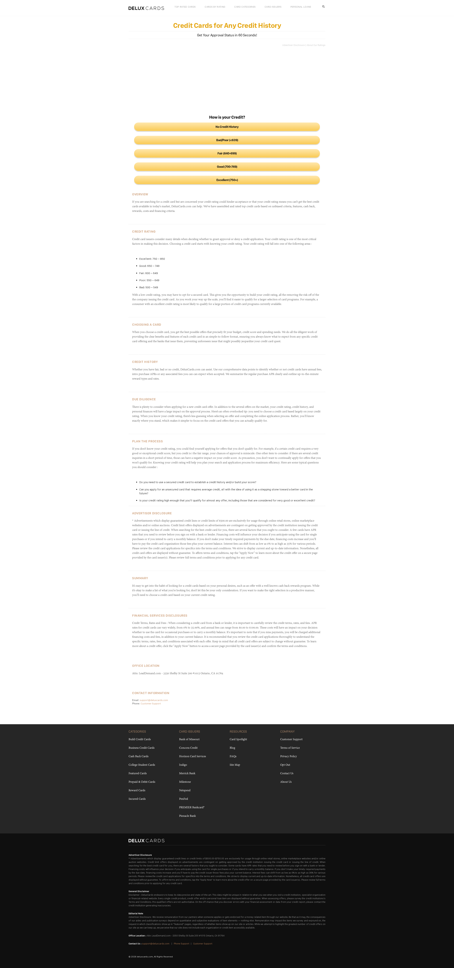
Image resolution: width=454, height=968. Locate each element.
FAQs (233, 756)
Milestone (185, 782)
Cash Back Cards (138, 756)
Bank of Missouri (189, 739)
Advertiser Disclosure (293, 45)
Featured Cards (138, 773)
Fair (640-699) (227, 153)
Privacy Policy (288, 756)
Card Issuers (273, 6)
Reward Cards (137, 790)
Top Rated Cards (185, 6)
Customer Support (151, 703)
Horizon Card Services (192, 756)
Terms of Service (290, 748)
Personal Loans (300, 6)
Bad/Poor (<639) (227, 140)
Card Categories (245, 6)
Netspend (184, 790)
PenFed (183, 799)
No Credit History (227, 127)
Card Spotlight (238, 739)
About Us (286, 782)
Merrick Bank (187, 773)
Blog (232, 748)
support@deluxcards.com (154, 700)
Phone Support (181, 943)
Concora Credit (188, 748)
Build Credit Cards (140, 739)
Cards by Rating (215, 6)
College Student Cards (142, 765)
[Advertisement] (227, 80)
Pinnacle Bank (187, 816)
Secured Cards (137, 799)
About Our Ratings (316, 45)
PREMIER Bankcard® (191, 807)
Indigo (183, 765)
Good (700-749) (227, 166)
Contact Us (286, 773)
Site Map (235, 765)
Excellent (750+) (227, 180)
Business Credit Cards (141, 748)
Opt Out (285, 765)
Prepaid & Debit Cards (142, 782)
